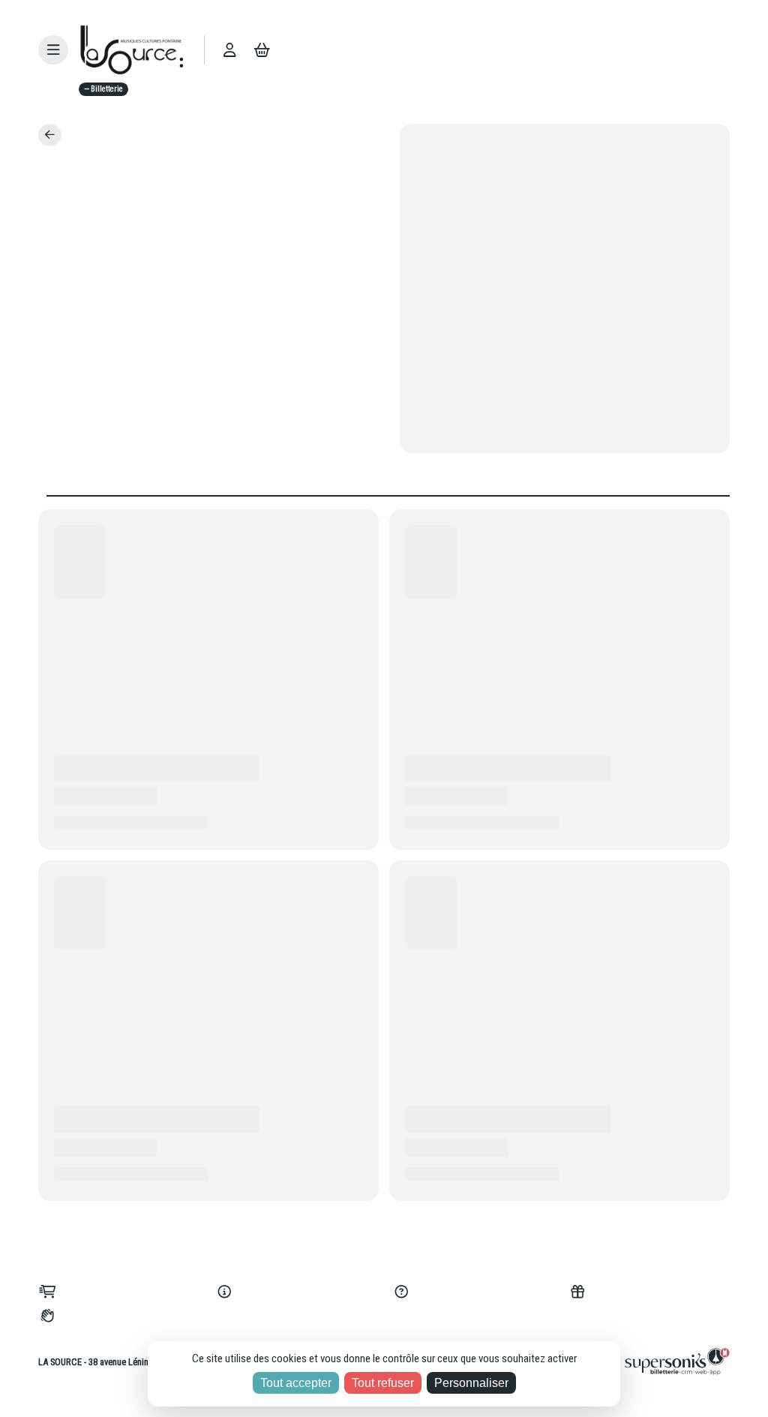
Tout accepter (296, 1382)
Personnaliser (471, 1382)
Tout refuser (383, 1382)
